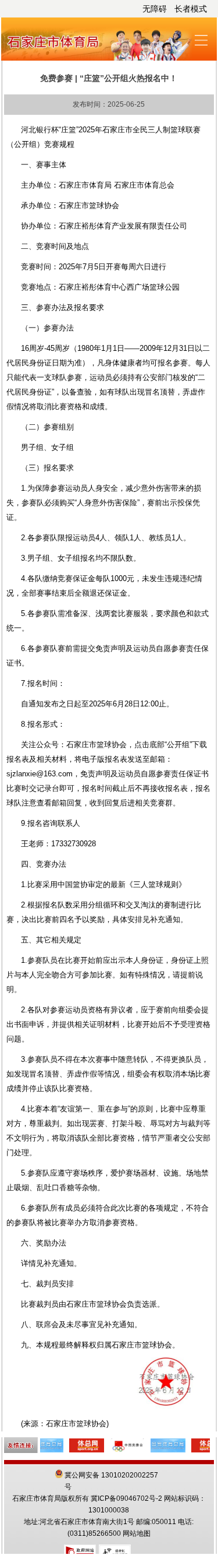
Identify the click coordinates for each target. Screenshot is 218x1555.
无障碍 (154, 8)
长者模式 (190, 8)
